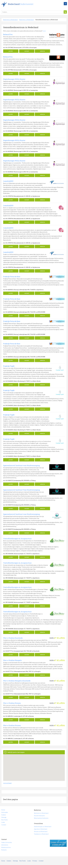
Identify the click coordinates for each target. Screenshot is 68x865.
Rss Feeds (4, 820)
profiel (11, 51)
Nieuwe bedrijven (39, 815)
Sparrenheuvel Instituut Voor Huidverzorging (21, 490)
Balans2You (8, 34)
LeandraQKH (8, 181)
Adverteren (4, 845)
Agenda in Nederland (40, 829)
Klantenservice (6, 847)
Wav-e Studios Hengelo (12, 660)
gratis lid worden (58, 843)
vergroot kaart (7, 783)
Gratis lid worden (6, 842)
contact (26, 51)
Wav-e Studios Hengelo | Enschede (16, 681)
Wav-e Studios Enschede (13, 638)
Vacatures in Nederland (41, 834)
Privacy (34, 861)
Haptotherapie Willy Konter (14, 79)
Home (3, 810)
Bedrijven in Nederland (23, 4)
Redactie (4, 850)
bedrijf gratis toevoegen (16, 752)
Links (3, 822)
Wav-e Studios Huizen (12, 703)
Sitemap (3, 817)
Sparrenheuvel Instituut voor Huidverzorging (21, 465)
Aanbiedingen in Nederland (42, 826)
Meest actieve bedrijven (41, 818)
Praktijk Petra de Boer (11, 276)
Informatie (4, 812)
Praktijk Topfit (9, 366)
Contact (3, 825)
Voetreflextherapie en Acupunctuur (17, 539)
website (42, 51)
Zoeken (3, 815)
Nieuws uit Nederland (40, 831)
